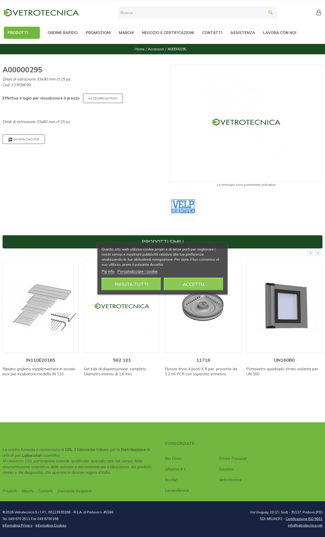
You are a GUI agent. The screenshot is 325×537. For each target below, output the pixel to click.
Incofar (171, 479)
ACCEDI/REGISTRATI (103, 98)
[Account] (318, 12)
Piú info (108, 271)
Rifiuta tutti (131, 284)
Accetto (193, 284)
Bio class (173, 458)
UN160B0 (284, 360)
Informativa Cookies (51, 525)
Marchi (28, 491)
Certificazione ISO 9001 (304, 519)
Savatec (226, 469)
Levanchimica (177, 490)
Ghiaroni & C (175, 469)
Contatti (45, 491)
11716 (203, 360)
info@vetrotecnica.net (305, 525)
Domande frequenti (74, 491)
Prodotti (10, 491)
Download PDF (24, 139)
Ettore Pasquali (233, 458)
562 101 (122, 360)
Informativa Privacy (17, 525)
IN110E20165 (40, 360)
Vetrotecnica (230, 479)
